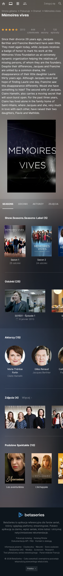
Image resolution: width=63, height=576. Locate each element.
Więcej (26, 397)
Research (49, 550)
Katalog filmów (40, 538)
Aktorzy (38, 204)
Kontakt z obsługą (43, 541)
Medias (29, 550)
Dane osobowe (51, 547)
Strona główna (9, 11)
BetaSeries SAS (16, 550)
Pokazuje (25, 11)
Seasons (7, 204)
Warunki (39, 547)
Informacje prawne (13, 547)
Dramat (37, 11)
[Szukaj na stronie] (60, 3)
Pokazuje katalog (24, 538)
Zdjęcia (53, 204)
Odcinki (23, 204)
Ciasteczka (28, 547)
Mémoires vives (52, 11)
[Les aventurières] (15, 468)
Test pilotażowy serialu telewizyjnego (21, 552)
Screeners (38, 550)
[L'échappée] (42, 468)
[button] (15, 363)
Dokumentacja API (19, 541)
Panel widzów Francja (50, 552)
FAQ (31, 541)
